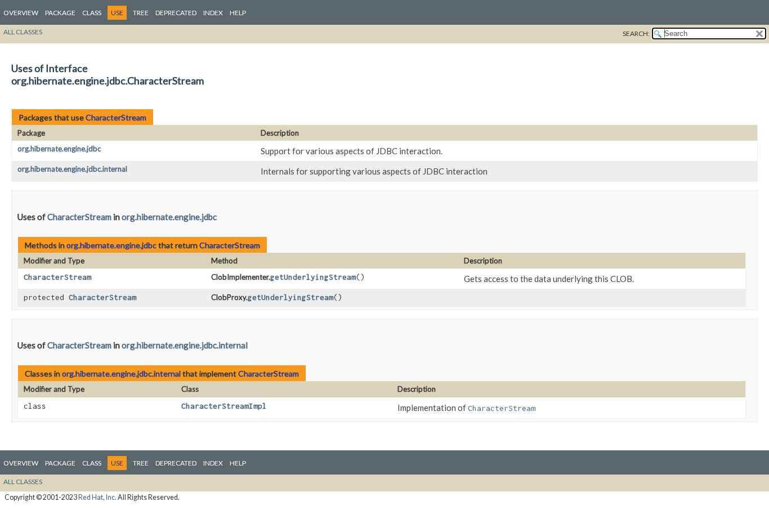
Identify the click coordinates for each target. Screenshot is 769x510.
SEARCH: (636, 33)
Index (213, 12)
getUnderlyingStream (313, 276)
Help (238, 12)
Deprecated (175, 12)
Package (60, 12)
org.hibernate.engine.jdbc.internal (72, 168)
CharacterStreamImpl (224, 405)
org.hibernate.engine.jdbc (59, 148)
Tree (141, 12)
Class (91, 12)
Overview (20, 12)
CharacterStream (116, 117)
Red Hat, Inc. (97, 497)
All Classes (22, 32)
